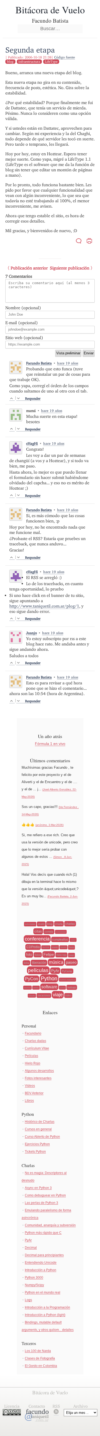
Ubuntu (32, 996)
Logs (28, 1300)
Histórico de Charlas (39, 1121)
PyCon (31, 979)
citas (38, 931)
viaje (58, 994)
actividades (30, 924)
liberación (39, 963)
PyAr (55, 971)
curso (73, 940)
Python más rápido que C (43, 1232)
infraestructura (29, 61)
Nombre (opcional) (23, 307)
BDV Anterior (34, 1093)
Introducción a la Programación (47, 1307)
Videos (30, 1085)
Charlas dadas (35, 1040)
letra (26, 962)
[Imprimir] (89, 241)
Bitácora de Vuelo (50, 9)
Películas (31, 1055)
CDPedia (33, 947)
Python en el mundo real (42, 1292)
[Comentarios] (78, 241)
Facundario (33, 1033)
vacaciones (44, 995)
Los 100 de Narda (38, 1350)
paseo (71, 962)
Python (49, 978)
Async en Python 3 (38, 1187)
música (56, 962)
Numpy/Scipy (34, 1285)
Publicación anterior (29, 268)
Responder (33, 398)
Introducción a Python (40, 1270)
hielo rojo (61, 955)
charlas (70, 923)
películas (38, 970)
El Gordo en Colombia (41, 1365)
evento (55, 947)
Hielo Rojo (32, 1063)
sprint (62, 988)
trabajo (71, 987)
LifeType (51, 61)
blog (10, 61)
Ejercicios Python (37, 1144)
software (49, 987)
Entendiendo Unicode (41, 1262)
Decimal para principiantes (44, 1255)
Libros (29, 1100)
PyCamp (67, 971)
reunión (27, 988)
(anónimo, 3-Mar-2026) (49, 824)
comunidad (61, 932)
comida (49, 931)
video (68, 995)
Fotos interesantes (38, 1078)
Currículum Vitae (37, 1048)
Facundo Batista (39, 363)
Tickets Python (35, 1151)
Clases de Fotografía (40, 1358)
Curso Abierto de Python (42, 1136)
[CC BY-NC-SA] (12, 1414)
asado (41, 924)
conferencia (37, 939)
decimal (45, 947)
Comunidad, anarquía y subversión (50, 1225)
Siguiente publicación (69, 268)
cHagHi (32, 443)
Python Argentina (67, 980)
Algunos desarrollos (39, 1070)
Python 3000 (34, 1277)
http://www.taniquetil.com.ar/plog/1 (44, 606)
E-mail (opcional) (21, 322)
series (36, 988)
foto (29, 955)
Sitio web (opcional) (24, 337)
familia (63, 947)
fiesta (71, 947)
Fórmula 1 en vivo (50, 743)
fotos (38, 954)
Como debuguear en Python (45, 1195)
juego (71, 955)
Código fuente (64, 57)
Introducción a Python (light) (45, 1314)
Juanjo (31, 633)
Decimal (31, 1247)
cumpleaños (60, 939)
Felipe (48, 954)
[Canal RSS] (56, 1412)
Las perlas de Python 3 (41, 1202)
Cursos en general (38, 1129)
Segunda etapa (30, 49)
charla (59, 923)
